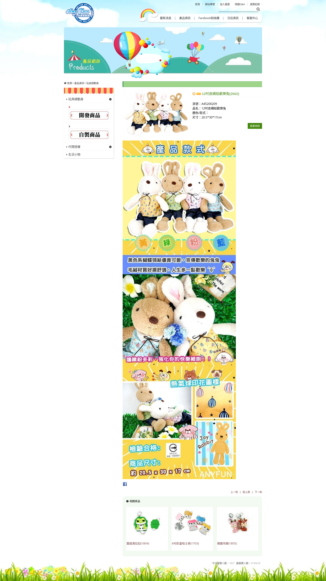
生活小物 (74, 154)
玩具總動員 (92, 83)
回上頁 (246, 492)
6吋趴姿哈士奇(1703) (185, 543)
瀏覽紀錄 (255, 4)
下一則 (258, 492)
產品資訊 (79, 83)
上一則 (234, 492)
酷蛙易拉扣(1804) (138, 543)
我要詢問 (255, 125)
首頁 (69, 83)
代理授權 (74, 147)
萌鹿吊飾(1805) (227, 543)
